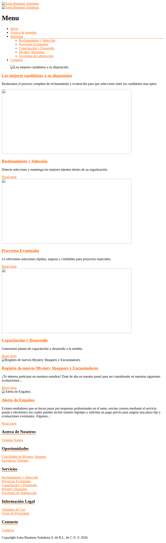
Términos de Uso (13, 509)
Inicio (14, 28)
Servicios (16, 36)
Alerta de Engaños (18, 400)
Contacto (16, 60)
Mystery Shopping (31, 52)
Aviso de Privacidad (15, 513)
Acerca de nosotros (23, 32)
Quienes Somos (12, 440)
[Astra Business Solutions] (20, 3)
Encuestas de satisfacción (36, 56)
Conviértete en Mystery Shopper (24, 456)
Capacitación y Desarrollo (36, 48)
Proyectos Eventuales (33, 44)
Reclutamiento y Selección (37, 40)
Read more (9, 177)
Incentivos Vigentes (15, 460)
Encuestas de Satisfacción (19, 493)
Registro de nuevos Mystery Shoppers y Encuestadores (50, 368)
